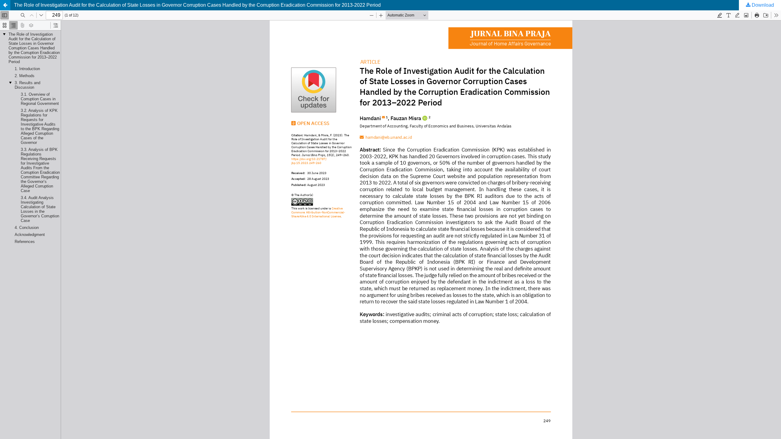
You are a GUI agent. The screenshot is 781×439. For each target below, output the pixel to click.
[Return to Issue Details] (5, 5)
